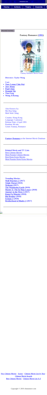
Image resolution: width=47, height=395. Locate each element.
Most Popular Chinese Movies (17, 155)
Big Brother (10, 196)
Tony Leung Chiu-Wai (14, 84)
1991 (40, 35)
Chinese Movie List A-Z (32, 379)
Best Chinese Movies (13, 152)
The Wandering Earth (14, 187)
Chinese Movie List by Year (34, 374)
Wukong (9, 185)
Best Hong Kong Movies (15, 157)
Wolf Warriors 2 (12, 181)
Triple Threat (11, 183)
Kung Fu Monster (13, 194)
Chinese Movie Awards (23, 376)
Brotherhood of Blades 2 (15, 201)
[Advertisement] (23, 238)
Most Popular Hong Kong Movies (18, 159)
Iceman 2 (9, 199)
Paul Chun (10, 89)
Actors (20, 374)
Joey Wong (10, 87)
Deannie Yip (10, 91)
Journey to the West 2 (14, 192)
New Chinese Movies (8, 374)
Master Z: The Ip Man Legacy (18, 190)
